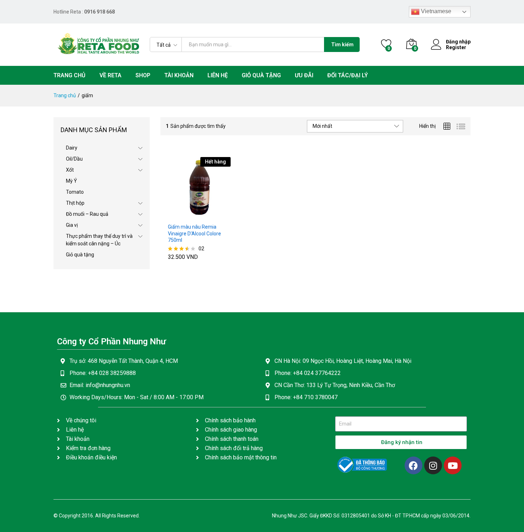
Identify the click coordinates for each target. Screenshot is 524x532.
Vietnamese (435, 11)
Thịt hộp (75, 203)
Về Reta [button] (110, 75)
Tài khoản (179, 75)
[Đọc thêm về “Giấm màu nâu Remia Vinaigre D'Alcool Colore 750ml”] (182, 215)
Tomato (75, 192)
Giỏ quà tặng (261, 75)
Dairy (71, 148)
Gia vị (72, 225)
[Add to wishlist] (215, 215)
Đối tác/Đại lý (347, 75)
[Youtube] (453, 465)
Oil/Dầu (74, 159)
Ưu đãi (304, 75)
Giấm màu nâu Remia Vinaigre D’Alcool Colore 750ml (194, 233)
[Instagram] (433, 465)
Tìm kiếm (342, 44)
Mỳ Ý (71, 181)
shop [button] (142, 75)
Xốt (70, 170)
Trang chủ (69, 75)
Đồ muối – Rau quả (87, 214)
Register (456, 47)
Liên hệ (217, 75)
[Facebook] (413, 465)
